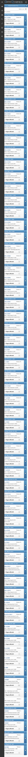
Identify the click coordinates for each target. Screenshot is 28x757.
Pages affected (13, 23)
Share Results (26, 6)
